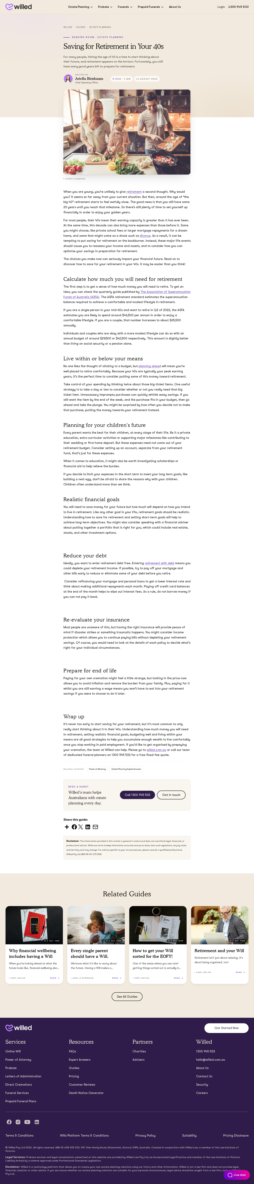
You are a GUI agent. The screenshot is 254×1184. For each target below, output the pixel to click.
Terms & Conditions (19, 1135)
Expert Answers (79, 1059)
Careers (202, 1093)
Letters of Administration (23, 1076)
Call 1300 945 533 (137, 795)
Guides (81, 27)
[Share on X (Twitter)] (80, 826)
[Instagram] (18, 1122)
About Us (175, 6)
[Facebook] (9, 1122)
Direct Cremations (18, 1084)
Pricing (74, 1076)
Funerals (123, 6)
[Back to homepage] (18, 7)
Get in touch (171, 795)
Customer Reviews (82, 1084)
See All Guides (127, 996)
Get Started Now (226, 1028)
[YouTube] (27, 1122)
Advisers (138, 1059)
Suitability (189, 1135)
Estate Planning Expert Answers (126, 769)
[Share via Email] (95, 826)
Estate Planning (78, 6)
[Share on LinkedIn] (87, 826)
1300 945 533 (238, 6)
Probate (103, 6)
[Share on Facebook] (74, 826)
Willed (67, 27)
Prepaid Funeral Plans (20, 1101)
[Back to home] (18, 1028)
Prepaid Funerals (149, 6)
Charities (139, 1051)
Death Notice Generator (86, 1093)
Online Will (13, 1051)
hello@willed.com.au (210, 1059)
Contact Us (204, 1076)
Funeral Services (17, 1093)
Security (202, 1084)
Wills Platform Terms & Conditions (84, 1135)
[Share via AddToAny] (66, 826)
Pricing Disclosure (236, 1135)
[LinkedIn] (36, 1122)
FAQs (72, 1051)
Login (221, 6)
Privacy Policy (145, 1135)
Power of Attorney (97, 769)
